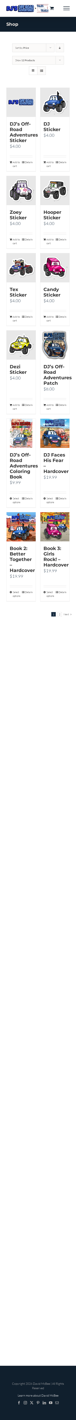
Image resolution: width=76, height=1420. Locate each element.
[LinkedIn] (44, 1402)
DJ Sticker (51, 126)
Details (29, 162)
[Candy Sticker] (54, 267)
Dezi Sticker (18, 369)
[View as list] (41, 70)
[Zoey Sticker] (21, 190)
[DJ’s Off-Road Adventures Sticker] (21, 102)
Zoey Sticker (18, 214)
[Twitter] (31, 1402)
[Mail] (57, 1402)
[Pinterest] (38, 1402)
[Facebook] (19, 1402)
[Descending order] (60, 47)
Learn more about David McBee (38, 1395)
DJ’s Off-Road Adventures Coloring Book (24, 466)
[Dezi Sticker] (21, 345)
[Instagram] (25, 1402)
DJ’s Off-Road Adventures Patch (57, 375)
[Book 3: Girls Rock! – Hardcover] (54, 526)
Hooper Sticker (52, 214)
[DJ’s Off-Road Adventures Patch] (54, 345)
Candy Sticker (51, 292)
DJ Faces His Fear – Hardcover (56, 463)
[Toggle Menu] (67, 8)
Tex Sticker (18, 292)
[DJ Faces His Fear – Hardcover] (54, 433)
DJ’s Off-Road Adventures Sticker (24, 132)
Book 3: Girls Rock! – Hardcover (56, 557)
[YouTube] (50, 1402)
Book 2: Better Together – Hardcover (22, 559)
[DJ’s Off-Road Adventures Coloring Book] (21, 433)
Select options (16, 500)
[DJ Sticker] (54, 102)
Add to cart (16, 164)
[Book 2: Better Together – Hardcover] (21, 526)
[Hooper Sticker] (54, 190)
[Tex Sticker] (21, 267)
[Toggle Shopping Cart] (52, 8)
